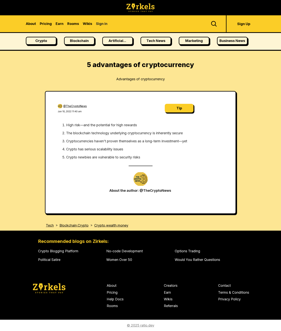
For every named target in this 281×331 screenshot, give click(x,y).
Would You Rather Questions (197, 260)
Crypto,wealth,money (111, 225)
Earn (167, 292)
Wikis (168, 299)
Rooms (112, 306)
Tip (179, 108)
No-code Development (124, 251)
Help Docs (115, 299)
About (111, 285)
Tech (50, 225)
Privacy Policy (229, 299)
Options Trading (187, 251)
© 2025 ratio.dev (140, 325)
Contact (224, 285)
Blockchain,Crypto (74, 225)
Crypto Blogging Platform (58, 251)
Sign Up (243, 24)
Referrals (171, 306)
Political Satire (49, 260)
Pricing (112, 292)
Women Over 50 (119, 260)
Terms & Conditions (233, 292)
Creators (170, 285)
